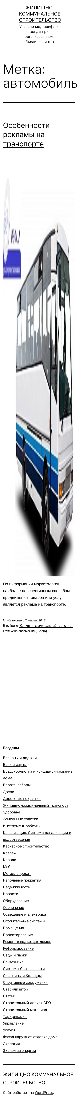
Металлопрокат (17, 873)
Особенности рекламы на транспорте (26, 134)
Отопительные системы (24, 921)
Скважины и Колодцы (22, 976)
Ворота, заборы (17, 785)
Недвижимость (16, 887)
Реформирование (18, 948)
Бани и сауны (15, 764)
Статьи (9, 996)
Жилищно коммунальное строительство (40, 14)
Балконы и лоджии (20, 758)
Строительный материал (25, 1010)
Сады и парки (15, 955)
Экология (11, 1044)
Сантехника (13, 962)
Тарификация (15, 1016)
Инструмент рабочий (22, 826)
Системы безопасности (24, 969)
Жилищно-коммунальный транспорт (46, 625)
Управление (13, 1023)
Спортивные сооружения (25, 982)
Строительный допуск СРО (27, 1003)
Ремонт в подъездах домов (27, 942)
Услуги (9, 1030)
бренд (42, 631)
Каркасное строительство (26, 846)
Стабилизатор (15, 989)
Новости (10, 894)
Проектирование (18, 935)
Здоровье (11, 812)
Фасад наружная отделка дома (30, 1037)
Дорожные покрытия (22, 798)
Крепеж (10, 853)
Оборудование (16, 901)
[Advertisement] (36, 714)
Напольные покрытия (22, 880)
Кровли (9, 860)
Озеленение (13, 907)
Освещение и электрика (24, 914)
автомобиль (27, 631)
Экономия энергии (19, 1050)
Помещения (13, 928)
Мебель (10, 867)
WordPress (44, 1092)
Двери (8, 792)
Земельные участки (20, 819)
